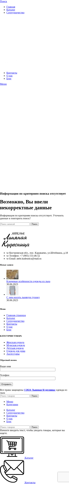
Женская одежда (15, 342)
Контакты (11, 324)
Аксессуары (13, 354)
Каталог (10, 318)
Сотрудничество (15, 321)
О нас (9, 326)
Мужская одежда (15, 345)
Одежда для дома (15, 351)
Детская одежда (15, 348)
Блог (9, 329)
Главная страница (16, 315)
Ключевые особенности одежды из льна (28, 281)
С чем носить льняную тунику (23, 297)
